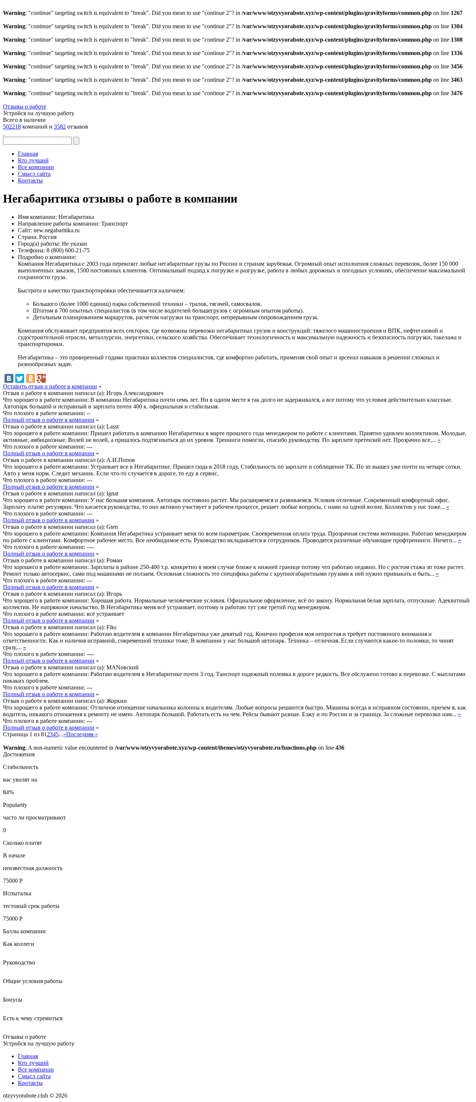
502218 (12, 126)
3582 (60, 126)
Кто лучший (33, 160)
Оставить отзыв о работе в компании (50, 386)
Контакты (30, 180)
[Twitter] (19, 378)
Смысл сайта (34, 174)
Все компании (36, 167)
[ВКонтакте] (8, 378)
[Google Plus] (41, 378)
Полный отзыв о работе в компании (48, 420)
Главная (28, 154)
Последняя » (82, 734)
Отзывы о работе (24, 106)
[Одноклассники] (30, 378)
